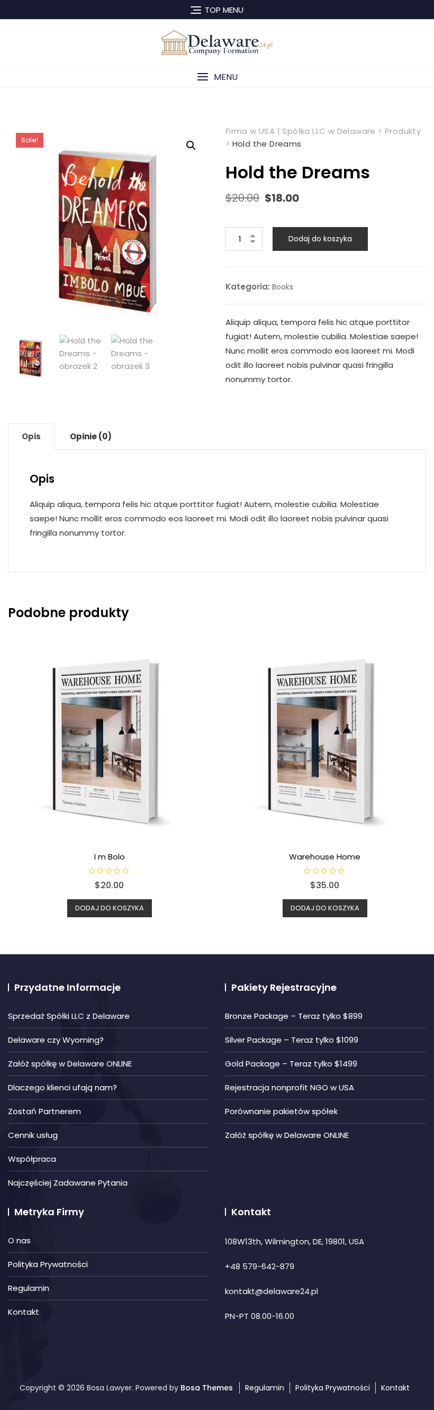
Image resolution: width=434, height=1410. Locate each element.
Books (282, 287)
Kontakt (23, 1311)
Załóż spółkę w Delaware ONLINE (70, 1063)
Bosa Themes (206, 1387)
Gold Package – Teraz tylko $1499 (291, 1063)
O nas (19, 1240)
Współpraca (32, 1158)
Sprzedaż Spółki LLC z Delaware (69, 1016)
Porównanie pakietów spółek (281, 1111)
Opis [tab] (31, 436)
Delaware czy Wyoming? (56, 1039)
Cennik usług (33, 1135)
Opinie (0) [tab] (91, 436)
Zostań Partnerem (44, 1111)
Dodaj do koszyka (320, 238)
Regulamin (28, 1288)
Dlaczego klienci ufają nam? (62, 1087)
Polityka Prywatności (48, 1264)
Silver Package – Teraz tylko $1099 (291, 1039)
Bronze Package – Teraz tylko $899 (294, 1016)
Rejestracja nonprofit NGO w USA (289, 1087)
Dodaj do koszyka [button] (109, 908)
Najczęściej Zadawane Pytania (68, 1182)
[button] (217, 77)
